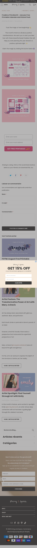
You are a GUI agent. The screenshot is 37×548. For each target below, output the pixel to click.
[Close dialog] (35, 261)
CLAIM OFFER (18, 283)
